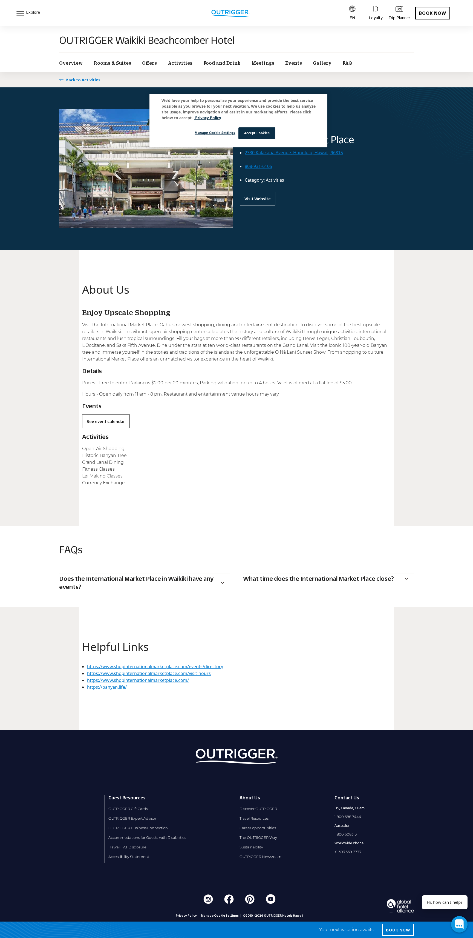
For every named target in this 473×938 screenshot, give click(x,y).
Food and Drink (222, 63)
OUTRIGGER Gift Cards (128, 809)
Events (293, 63)
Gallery (322, 63)
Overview (71, 63)
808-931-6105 (258, 166)
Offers (149, 63)
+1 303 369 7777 (348, 852)
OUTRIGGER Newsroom (260, 856)
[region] (238, 120)
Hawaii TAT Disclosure (127, 847)
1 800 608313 (345, 834)
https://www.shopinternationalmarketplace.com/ (138, 680)
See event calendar (106, 421)
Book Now (432, 13)
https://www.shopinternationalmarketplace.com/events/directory (155, 667)
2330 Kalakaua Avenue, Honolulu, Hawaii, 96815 (294, 153)
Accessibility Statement (128, 856)
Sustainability (251, 847)
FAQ (347, 63)
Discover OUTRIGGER (258, 809)
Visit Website (257, 198)
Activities (180, 63)
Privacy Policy (186, 915)
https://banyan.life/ (107, 687)
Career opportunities (258, 828)
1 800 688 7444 (347, 816)
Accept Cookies (257, 133)
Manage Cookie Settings (215, 133)
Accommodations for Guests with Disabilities (147, 837)
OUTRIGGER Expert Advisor (132, 818)
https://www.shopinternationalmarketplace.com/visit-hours (149, 673)
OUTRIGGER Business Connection (138, 828)
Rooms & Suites (112, 63)
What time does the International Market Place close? (318, 578)
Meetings (263, 63)
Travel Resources (254, 818)
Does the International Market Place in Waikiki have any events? (136, 582)
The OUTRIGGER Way (258, 837)
